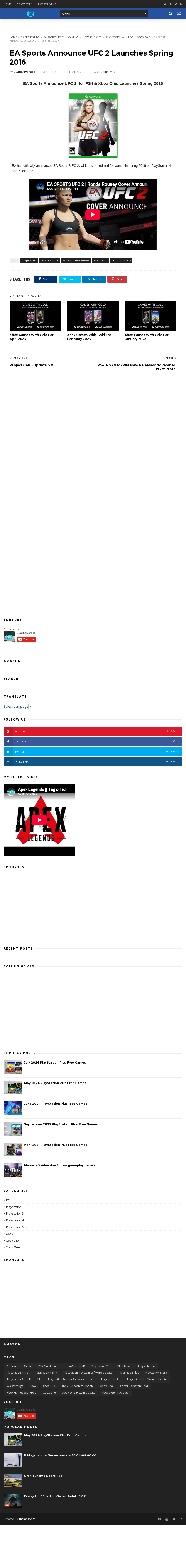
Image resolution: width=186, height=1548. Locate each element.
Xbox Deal (106, 1386)
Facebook (95, 741)
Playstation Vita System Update (147, 1379)
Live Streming (47, 4)
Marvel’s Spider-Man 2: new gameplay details (59, 1165)
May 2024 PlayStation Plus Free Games (55, 1083)
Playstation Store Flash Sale (24, 1379)
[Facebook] (170, 4)
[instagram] (181, 4)
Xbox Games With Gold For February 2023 (89, 337)
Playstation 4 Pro (17, 1373)
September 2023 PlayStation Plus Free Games (61, 1124)
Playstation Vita (16, 1227)
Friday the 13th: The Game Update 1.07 (54, 1496)
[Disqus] (93, 435)
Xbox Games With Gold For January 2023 (147, 337)
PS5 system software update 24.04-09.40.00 (60, 1455)
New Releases (92, 37)
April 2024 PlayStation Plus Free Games (55, 1144)
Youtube (95, 731)
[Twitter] (176, 4)
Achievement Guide (19, 1366)
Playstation (14, 1207)
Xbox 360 (12, 1240)
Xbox (9, 1234)
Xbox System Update (115, 1392)
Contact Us (24, 4)
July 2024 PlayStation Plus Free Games (55, 1062)
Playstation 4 (115, 37)
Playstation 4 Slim (46, 1373)
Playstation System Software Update (71, 1379)
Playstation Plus (129, 1373)
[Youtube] (165, 4)
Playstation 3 (15, 1213)
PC (8, 1200)
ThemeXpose (27, 1519)
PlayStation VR (76, 1366)
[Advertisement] (93, 906)
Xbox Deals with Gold (134, 1386)
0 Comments (106, 72)
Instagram (95, 761)
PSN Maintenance (49, 1366)
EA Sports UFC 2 (54, 37)
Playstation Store (156, 1373)
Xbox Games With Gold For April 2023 (31, 337)
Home (7, 4)
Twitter (95, 751)
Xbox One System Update (78, 1392)
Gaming (73, 37)
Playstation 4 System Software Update (88, 1373)
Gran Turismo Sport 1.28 (43, 1475)
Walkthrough (15, 1386)
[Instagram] (181, 1519)
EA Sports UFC (30, 37)
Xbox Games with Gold (22, 1392)
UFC (130, 37)
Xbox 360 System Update (77, 1386)
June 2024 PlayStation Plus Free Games (55, 1103)
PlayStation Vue (101, 1366)
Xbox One (143, 37)
